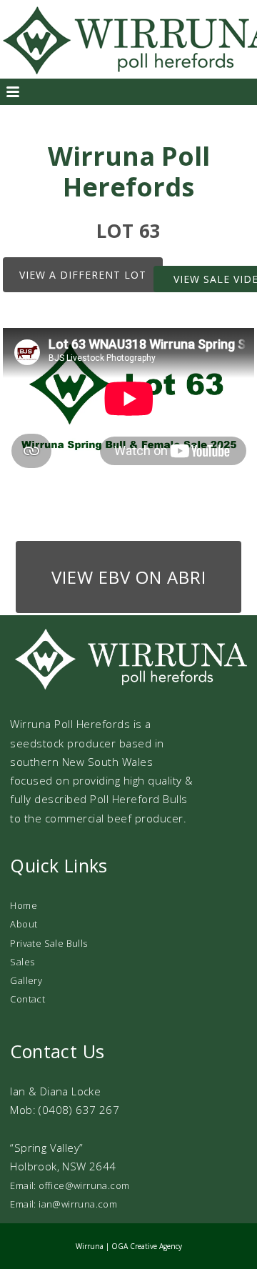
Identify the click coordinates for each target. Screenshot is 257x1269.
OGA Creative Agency (146, 1246)
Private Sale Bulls (48, 943)
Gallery (26, 980)
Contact (27, 998)
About (23, 923)
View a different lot (82, 275)
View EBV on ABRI (128, 577)
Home (23, 905)
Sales (22, 961)
